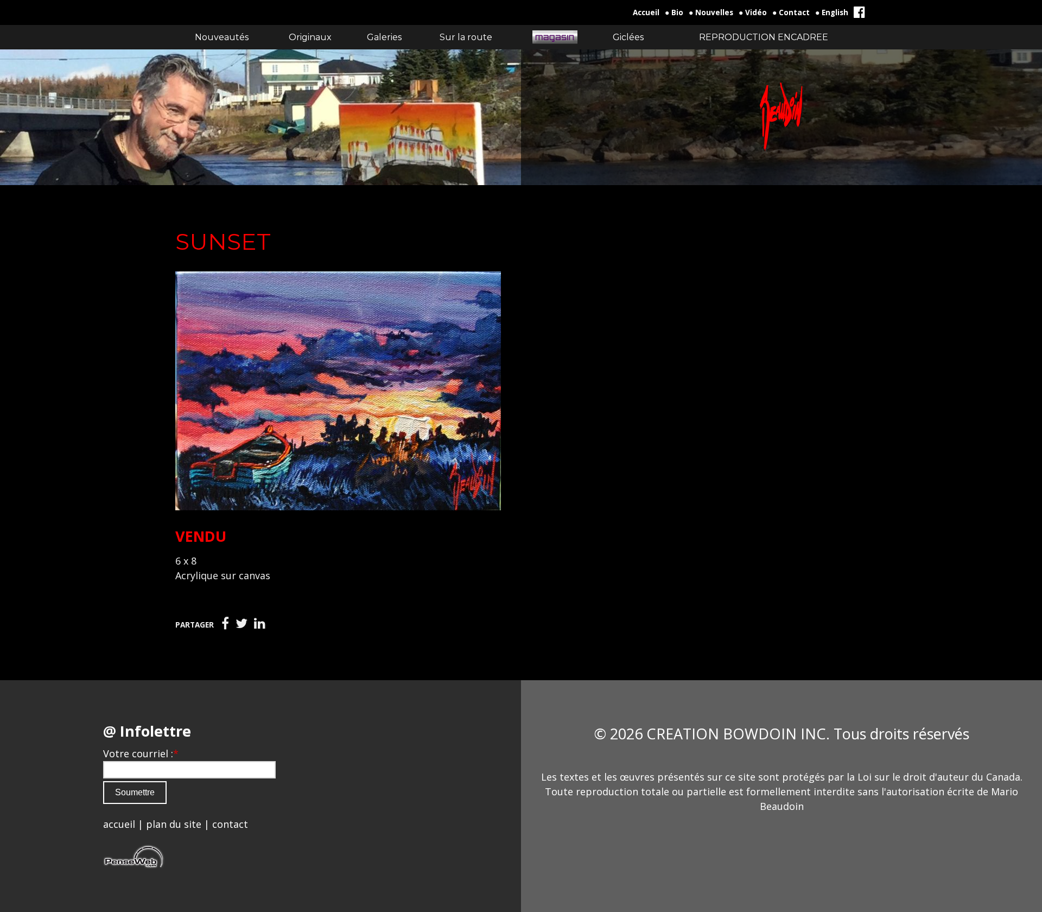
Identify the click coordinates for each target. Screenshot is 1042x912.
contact (230, 824)
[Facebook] (225, 624)
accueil (119, 824)
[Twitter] (241, 624)
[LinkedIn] (260, 624)
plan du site (173, 824)
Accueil (646, 12)
